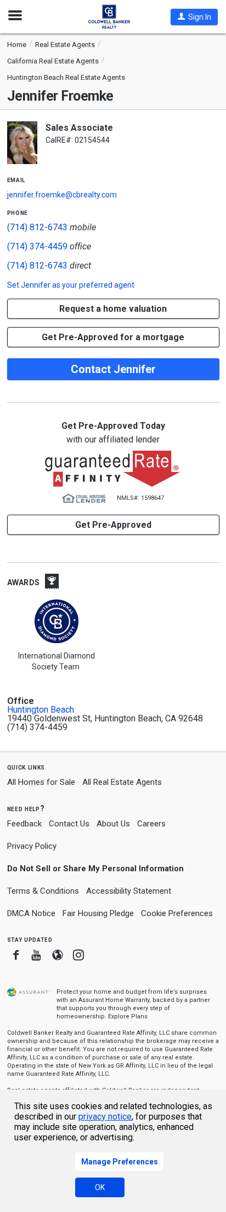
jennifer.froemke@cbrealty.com (62, 194)
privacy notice (105, 1116)
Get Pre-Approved (113, 525)
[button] (194, 17)
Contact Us (69, 824)
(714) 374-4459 (37, 246)
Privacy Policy (31, 846)
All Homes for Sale (41, 782)
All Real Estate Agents (122, 782)
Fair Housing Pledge (98, 913)
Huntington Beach (40, 710)
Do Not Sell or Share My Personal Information (95, 868)
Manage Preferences (119, 1161)
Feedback (24, 824)
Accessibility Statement (128, 891)
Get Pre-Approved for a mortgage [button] (113, 337)
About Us (113, 824)
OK (100, 1187)
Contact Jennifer (113, 369)
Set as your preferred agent (70, 285)
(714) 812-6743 (37, 227)
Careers (151, 824)
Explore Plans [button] (128, 1016)
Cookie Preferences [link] (177, 913)
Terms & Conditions (43, 891)
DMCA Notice (31, 913)
